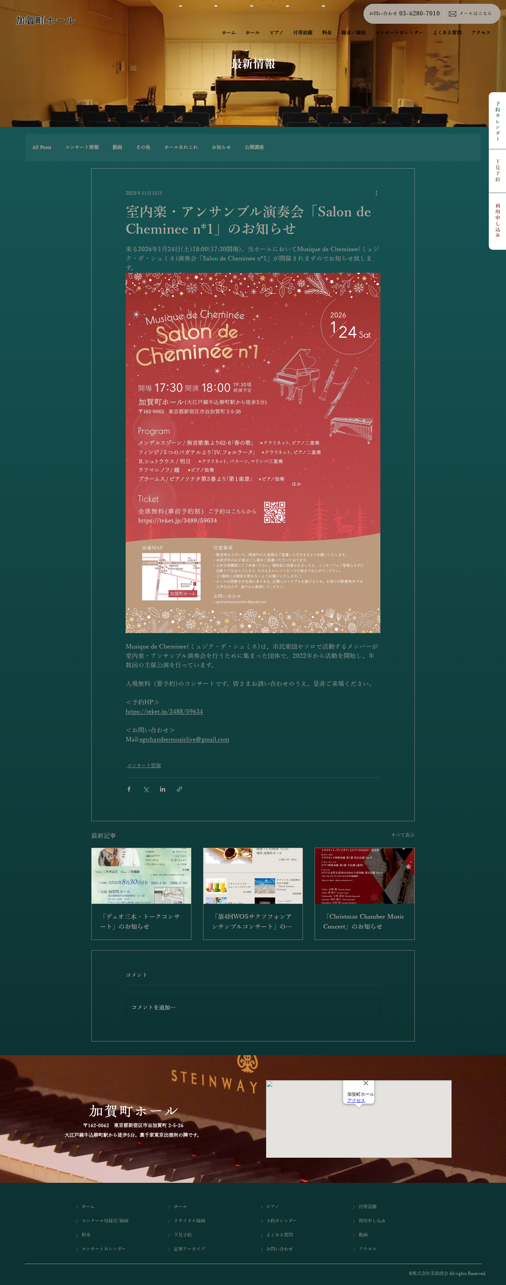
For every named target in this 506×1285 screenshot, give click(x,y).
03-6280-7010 (419, 13)
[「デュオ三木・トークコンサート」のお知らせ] (141, 876)
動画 (117, 147)
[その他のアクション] (376, 193)
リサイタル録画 (189, 1221)
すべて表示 (403, 835)
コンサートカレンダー (104, 1249)
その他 (143, 147)
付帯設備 (368, 1206)
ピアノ (272, 1206)
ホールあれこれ (181, 147)
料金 (86, 1235)
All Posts (41, 147)
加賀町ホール (46, 20)
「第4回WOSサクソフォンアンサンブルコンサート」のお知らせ (252, 922)
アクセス (368, 1249)
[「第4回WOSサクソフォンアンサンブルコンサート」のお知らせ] (253, 876)
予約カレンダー (497, 122)
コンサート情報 (82, 147)
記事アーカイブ (189, 1249)
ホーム (88, 1206)
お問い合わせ (383, 13)
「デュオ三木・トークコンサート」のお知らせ (140, 921)
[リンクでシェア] (179, 789)
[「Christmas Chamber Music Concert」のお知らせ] (364, 876)
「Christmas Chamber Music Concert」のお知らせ (363, 921)
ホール (180, 1206)
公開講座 (254, 147)
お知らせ (221, 147)
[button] (353, 33)
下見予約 (497, 171)
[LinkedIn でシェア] (162, 789)
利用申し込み (497, 221)
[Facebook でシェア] (129, 789)
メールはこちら (475, 13)
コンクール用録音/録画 (105, 1221)
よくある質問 (279, 1235)
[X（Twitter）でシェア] (146, 789)
